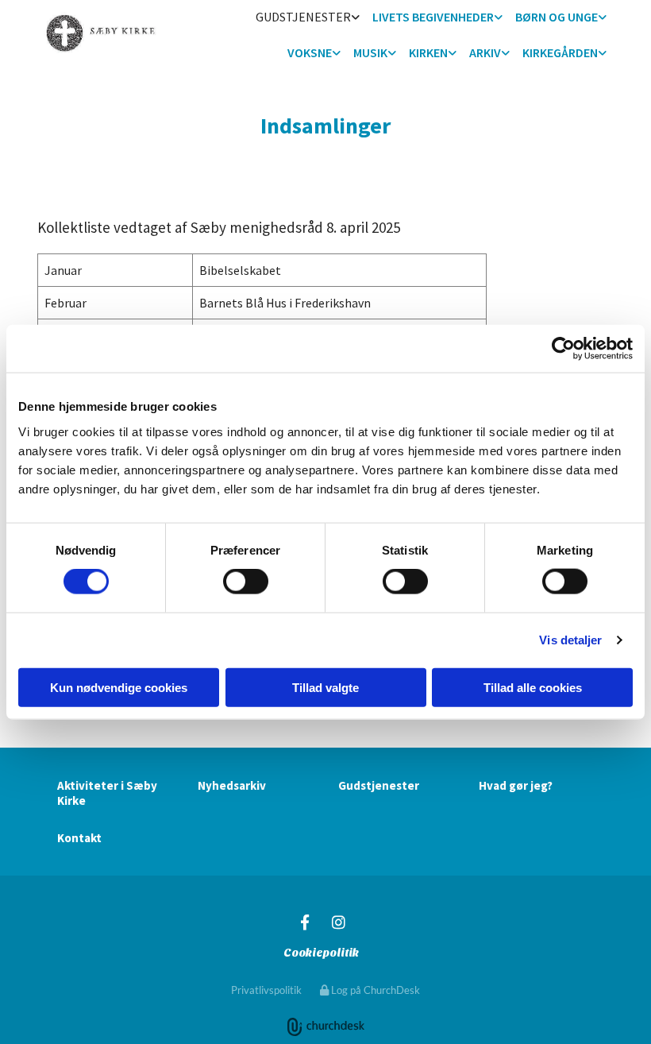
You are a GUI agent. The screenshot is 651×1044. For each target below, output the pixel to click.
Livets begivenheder (433, 17)
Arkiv (485, 52)
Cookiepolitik (321, 953)
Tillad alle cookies (532, 687)
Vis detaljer (570, 640)
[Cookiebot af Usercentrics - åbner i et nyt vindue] (563, 349)
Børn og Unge (556, 17)
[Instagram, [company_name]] (338, 922)
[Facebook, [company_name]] (305, 922)
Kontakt (79, 837)
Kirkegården (560, 52)
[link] (307, 18)
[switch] (245, 581)
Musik (370, 52)
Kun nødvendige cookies (118, 687)
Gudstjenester (303, 17)
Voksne (309, 52)
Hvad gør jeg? (516, 785)
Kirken (428, 52)
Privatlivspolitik (266, 990)
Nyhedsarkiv (232, 785)
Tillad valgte (325, 687)
